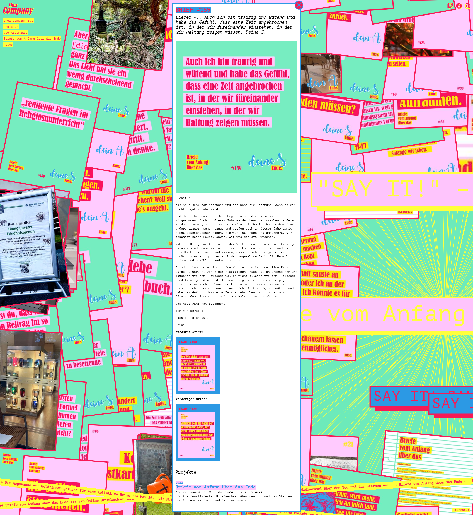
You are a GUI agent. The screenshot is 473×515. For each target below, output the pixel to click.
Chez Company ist (18, 20)
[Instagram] (467, 6)
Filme (8, 44)
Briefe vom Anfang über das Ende (32, 38)
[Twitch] (450, 6)
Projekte (11, 26)
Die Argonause (16, 32)
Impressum (461, 509)
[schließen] (299, 5)
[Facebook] (459, 6)
